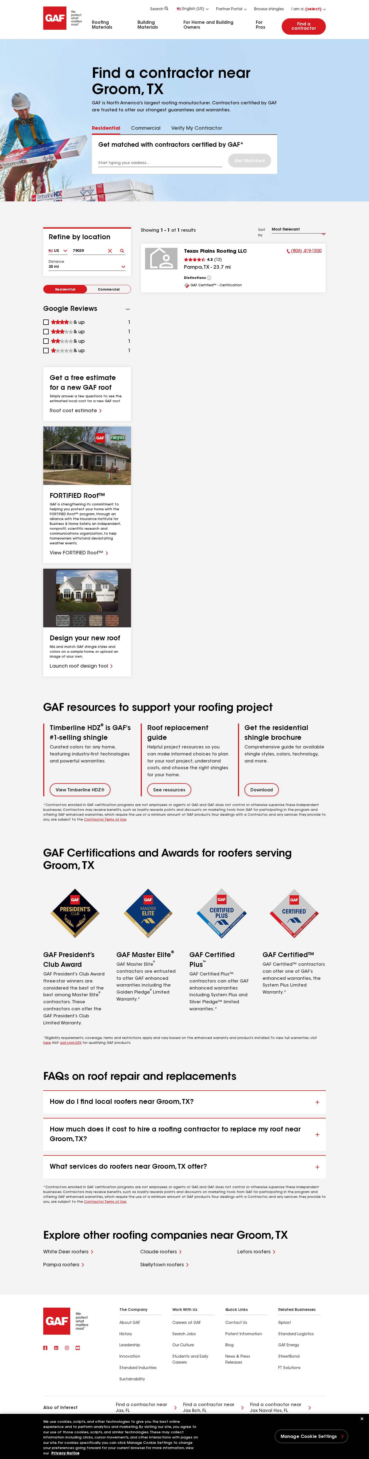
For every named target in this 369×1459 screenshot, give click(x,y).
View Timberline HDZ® (80, 790)
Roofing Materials (102, 25)
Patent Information (243, 1334)
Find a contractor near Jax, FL (141, 1408)
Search (156, 9)
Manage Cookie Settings (309, 1437)
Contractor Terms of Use (105, 819)
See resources (169, 790)
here (47, 1043)
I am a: (306, 9)
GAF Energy (288, 1345)
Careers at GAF (186, 1323)
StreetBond (289, 1357)
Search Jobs (184, 1334)
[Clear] (110, 249)
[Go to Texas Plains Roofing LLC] (161, 258)
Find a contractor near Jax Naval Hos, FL (275, 1408)
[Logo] (62, 30)
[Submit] (122, 249)
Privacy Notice (65, 1453)
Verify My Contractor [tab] (196, 128)
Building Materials (147, 25)
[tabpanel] (184, 154)
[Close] (362, 1418)
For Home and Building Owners (208, 25)
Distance (56, 262)
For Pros (260, 25)
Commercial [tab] (145, 128)
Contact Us (236, 1323)
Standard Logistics (296, 1334)
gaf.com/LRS (71, 1043)
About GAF (129, 1323)
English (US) (193, 9)
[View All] (209, 278)
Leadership (129, 1345)
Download (261, 790)
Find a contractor (303, 26)
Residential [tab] (106, 128)
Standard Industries (138, 1368)
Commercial (109, 289)
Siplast (284, 1323)
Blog (229, 1345)
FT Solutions (289, 1368)
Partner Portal (229, 9)
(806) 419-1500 (304, 252)
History (125, 1334)
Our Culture (183, 1345)
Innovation (129, 1357)
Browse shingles (269, 9)
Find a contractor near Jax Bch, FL (208, 1408)
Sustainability (132, 1379)
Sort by (261, 232)
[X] (56, 1348)
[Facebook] (45, 1348)
